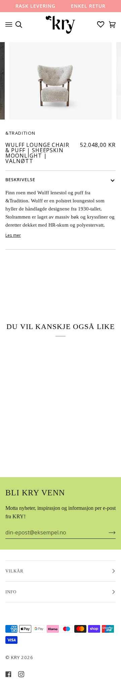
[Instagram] (21, 674)
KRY (15, 657)
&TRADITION (20, 133)
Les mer (13, 235)
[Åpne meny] (10, 24)
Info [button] (10, 591)
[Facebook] (8, 674)
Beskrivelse (20, 179)
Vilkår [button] (14, 570)
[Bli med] (107, 532)
